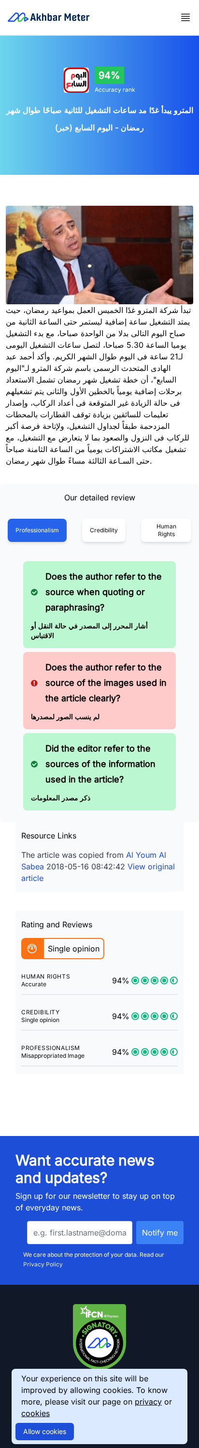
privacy (148, 1401)
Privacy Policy (43, 1264)
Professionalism (37, 530)
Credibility (104, 530)
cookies (35, 1413)
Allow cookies (44, 1431)
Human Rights (166, 530)
